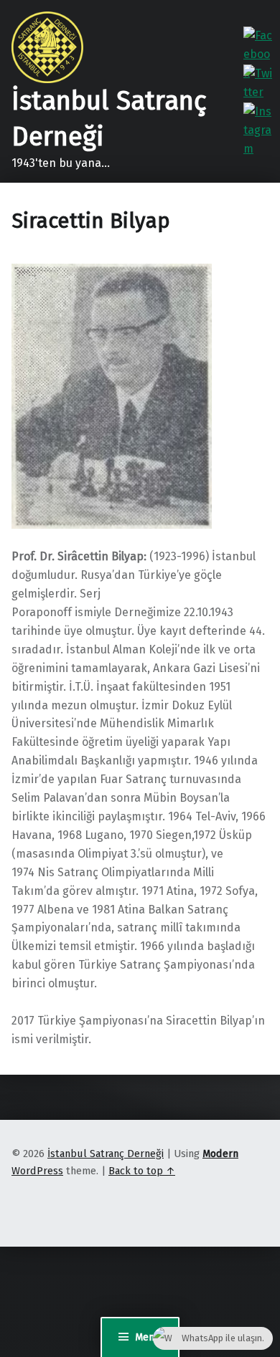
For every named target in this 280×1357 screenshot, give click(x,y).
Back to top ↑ (141, 1170)
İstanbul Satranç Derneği (105, 1153)
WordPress (37, 1170)
